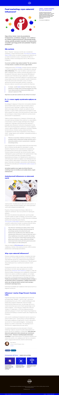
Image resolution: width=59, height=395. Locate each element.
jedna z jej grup (30, 163)
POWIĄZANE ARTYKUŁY (11, 355)
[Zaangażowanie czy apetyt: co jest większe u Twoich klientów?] (32, 361)
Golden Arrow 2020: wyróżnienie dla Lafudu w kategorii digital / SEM (20, 366)
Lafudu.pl (45, 394)
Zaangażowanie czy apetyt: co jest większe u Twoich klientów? (32, 366)
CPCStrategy (18, 67)
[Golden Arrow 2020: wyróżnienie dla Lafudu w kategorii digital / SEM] (21, 361)
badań (19, 87)
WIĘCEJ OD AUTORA (25, 355)
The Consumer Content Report (12, 221)
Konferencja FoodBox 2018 (50, 394)
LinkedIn (12, 345)
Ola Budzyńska (22, 163)
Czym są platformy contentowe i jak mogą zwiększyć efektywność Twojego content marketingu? (9, 367)
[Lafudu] (29, 3)
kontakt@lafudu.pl (32, 389)
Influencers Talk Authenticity (19, 270)
